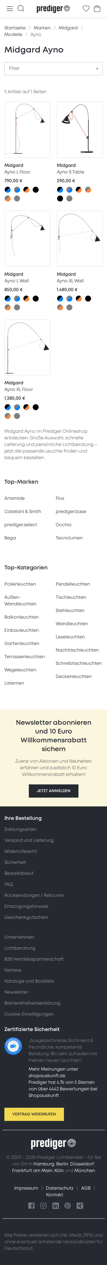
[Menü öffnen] (10, 8)
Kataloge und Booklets (29, 981)
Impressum (26, 1188)
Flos (60, 498)
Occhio (64, 525)
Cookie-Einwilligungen (29, 1014)
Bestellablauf (18, 873)
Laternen (14, 683)
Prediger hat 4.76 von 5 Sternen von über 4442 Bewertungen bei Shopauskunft (63, 1089)
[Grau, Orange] (7, 198)
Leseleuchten (70, 637)
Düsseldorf (82, 1164)
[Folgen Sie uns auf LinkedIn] (55, 1206)
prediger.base (71, 512)
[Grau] (17, 198)
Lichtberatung (19, 948)
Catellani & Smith (22, 512)
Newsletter (16, 992)
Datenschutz (60, 1188)
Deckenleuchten (74, 677)
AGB (86, 1188)
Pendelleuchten (73, 584)
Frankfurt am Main (32, 1171)
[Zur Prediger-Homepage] (53, 9)
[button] (53, 791)
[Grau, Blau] (17, 189)
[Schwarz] (35, 189)
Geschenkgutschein (26, 917)
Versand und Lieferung (29, 840)
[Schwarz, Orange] (26, 189)
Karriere (12, 970)
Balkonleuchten (21, 617)
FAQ (8, 884)
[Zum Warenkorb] (97, 9)
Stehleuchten (70, 611)
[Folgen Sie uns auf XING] (80, 1206)
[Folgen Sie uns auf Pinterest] (67, 1206)
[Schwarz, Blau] (7, 189)
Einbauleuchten (21, 630)
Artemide (14, 498)
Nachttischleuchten (77, 650)
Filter (14, 68)
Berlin (62, 1164)
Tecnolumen (69, 538)
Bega (10, 538)
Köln (59, 1171)
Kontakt (54, 1195)
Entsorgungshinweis (26, 906)
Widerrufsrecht (20, 851)
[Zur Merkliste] (86, 9)
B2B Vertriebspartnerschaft (34, 959)
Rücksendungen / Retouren (34, 895)
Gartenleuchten (21, 644)
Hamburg (43, 1164)
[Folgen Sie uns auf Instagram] (43, 1206)
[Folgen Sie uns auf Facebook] (31, 1206)
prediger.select (20, 525)
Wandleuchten (72, 624)
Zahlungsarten (20, 829)
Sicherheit (15, 862)
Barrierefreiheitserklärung (32, 1003)
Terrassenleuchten (24, 657)
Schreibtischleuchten (79, 663)
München (84, 1171)
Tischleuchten (71, 597)
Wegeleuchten (20, 670)
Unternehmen (19, 937)
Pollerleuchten (20, 584)
